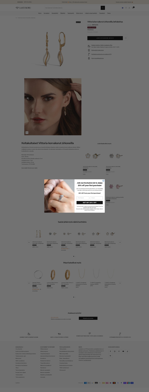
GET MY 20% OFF (90, 203)
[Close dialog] (103, 181)
